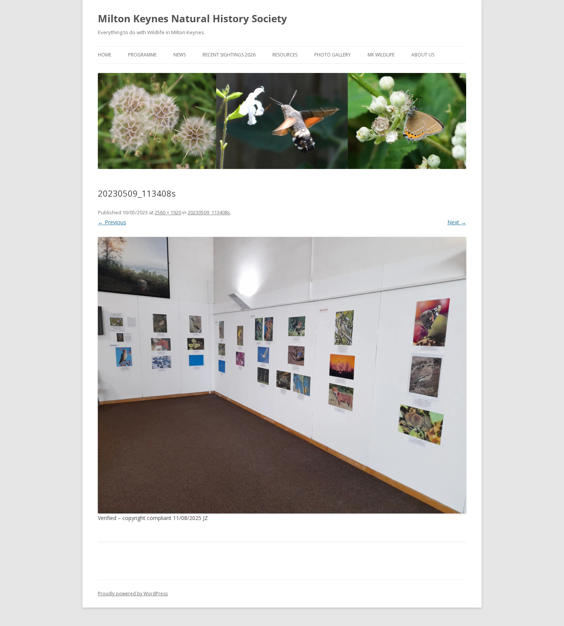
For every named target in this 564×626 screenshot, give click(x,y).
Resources (284, 54)
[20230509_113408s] (282, 375)
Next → (456, 222)
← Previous (112, 222)
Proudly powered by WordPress (133, 593)
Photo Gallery (332, 54)
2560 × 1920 (168, 212)
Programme (142, 54)
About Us (422, 54)
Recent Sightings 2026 (229, 54)
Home (104, 54)
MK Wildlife (381, 54)
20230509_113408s (209, 212)
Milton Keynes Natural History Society (192, 18)
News (179, 54)
